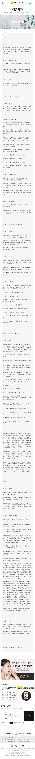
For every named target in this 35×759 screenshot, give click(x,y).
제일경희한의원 (18, 3)
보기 (11, 723)
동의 (16, 723)
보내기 (29, 715)
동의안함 (21, 723)
